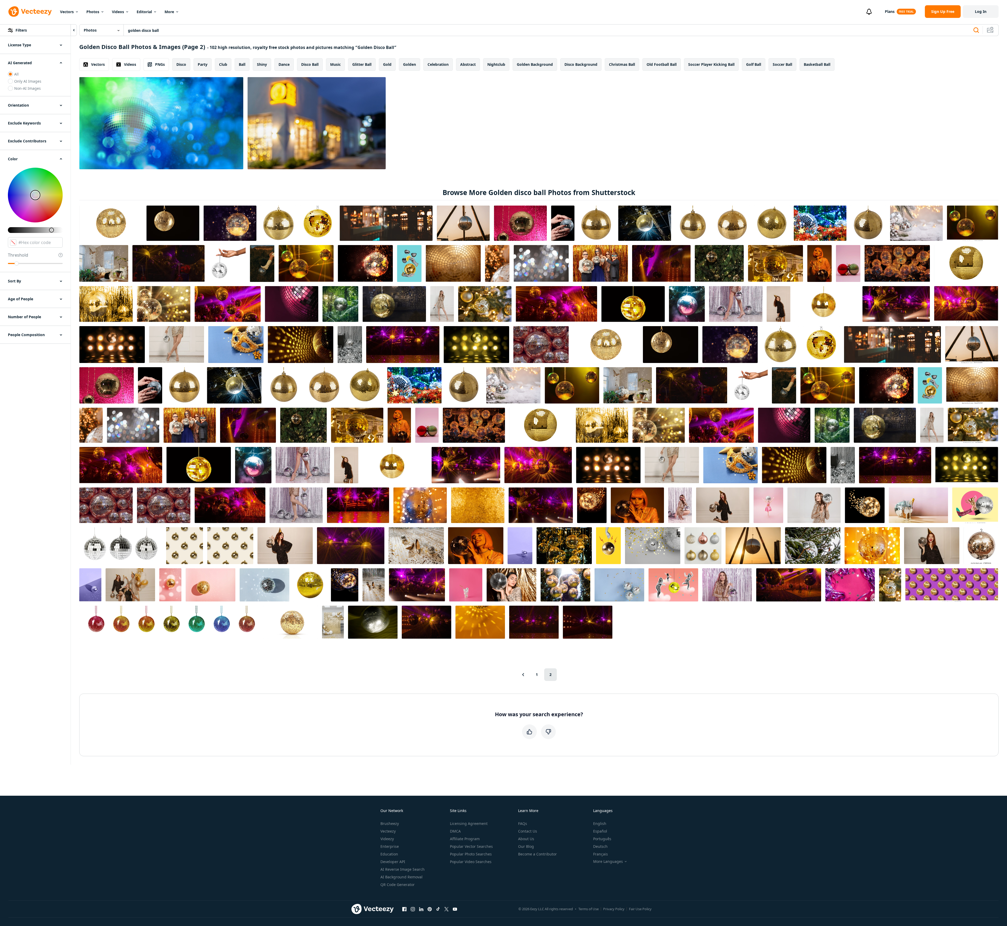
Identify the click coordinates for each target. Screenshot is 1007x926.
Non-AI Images (27, 88)
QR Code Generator (397, 884)
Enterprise (389, 846)
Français (600, 854)
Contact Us (527, 831)
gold (387, 64)
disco (181, 64)
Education (389, 854)
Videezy (387, 838)
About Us (526, 838)
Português (602, 838)
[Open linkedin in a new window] (421, 909)
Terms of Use (588, 909)
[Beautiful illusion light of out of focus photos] (316, 123)
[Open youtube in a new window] (455, 909)
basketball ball (817, 64)
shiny (262, 64)
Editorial (144, 11)
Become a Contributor (537, 854)
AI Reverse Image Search (402, 869)
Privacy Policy (613, 909)
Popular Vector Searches (471, 846)
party (202, 64)
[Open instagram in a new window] (413, 909)
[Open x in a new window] (446, 909)
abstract (468, 64)
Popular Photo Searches (471, 854)
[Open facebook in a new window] (404, 909)
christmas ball (622, 64)
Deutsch (600, 846)
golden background (535, 64)
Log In (980, 11)
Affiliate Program (465, 838)
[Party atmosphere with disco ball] (161, 123)
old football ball (662, 64)
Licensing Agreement (469, 823)
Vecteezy (388, 831)
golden (409, 64)
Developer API (392, 861)
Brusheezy (389, 823)
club (223, 64)
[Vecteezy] (30, 11)
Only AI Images (27, 81)
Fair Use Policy (640, 909)
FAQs (522, 823)
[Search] (976, 30)
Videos (118, 11)
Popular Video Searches (471, 861)
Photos (92, 11)
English (599, 823)
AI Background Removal (401, 876)
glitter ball (361, 64)
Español (600, 831)
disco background (580, 64)
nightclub (496, 64)
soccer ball (782, 64)
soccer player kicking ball (711, 64)
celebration (438, 64)
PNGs (160, 64)
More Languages (608, 861)
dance (284, 64)
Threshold (18, 255)
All (16, 74)
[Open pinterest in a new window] (430, 909)
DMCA (455, 831)
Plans (890, 11)
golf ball (753, 64)
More (169, 11)
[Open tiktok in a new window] (438, 909)
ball (242, 64)
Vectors (67, 11)
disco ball (310, 64)
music (335, 64)
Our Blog (526, 846)
